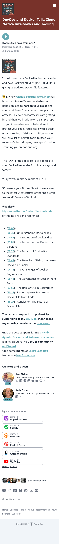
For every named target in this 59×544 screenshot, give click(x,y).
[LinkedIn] (20, 380)
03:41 (11, 260)
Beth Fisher (21, 390)
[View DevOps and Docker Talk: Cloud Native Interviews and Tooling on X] (31, 490)
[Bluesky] (33, 380)
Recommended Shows (46, 509)
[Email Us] (36, 490)
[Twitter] (16, 380)
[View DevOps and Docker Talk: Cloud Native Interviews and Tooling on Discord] (25, 490)
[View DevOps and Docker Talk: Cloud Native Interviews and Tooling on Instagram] (9, 490)
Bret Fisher (21, 374)
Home (5, 509)
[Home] (29, 9)
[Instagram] (28, 380)
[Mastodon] (24, 380)
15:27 (11, 301)
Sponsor (6, 513)
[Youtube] (37, 380)
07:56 (11, 288)
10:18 (11, 292)
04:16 (11, 269)
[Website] (45, 380)
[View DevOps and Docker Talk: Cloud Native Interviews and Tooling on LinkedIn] (15, 490)
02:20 (11, 251)
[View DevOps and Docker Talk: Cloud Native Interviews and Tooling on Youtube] (4, 490)
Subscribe (16, 513)
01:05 (11, 242)
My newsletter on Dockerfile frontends (27, 211)
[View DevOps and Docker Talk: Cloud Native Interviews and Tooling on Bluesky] (20, 490)
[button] (5, 36)
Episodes (14, 509)
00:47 (11, 237)
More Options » (9, 466)
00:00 (11, 228)
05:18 (11, 278)
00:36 (11, 233)
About (31, 509)
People (23, 509)
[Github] (41, 380)
